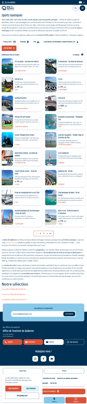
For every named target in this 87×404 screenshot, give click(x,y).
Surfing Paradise (21, 98)
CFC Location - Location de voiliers (27, 61)
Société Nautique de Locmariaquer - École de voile (27, 212)
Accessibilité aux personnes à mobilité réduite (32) (59, 42)
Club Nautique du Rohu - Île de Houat (69, 194)
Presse (64, 370)
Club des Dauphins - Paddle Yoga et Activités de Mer (70, 136)
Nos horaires (74, 342)
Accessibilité (8, 2)
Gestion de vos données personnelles (67, 378)
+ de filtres (7, 48)
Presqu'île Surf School (22, 117)
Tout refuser (31, 388)
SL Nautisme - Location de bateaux (70, 61)
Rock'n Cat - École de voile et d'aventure (68, 212)
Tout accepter (13, 388)
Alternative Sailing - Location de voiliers (26, 154)
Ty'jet (60, 79)
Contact (51, 342)
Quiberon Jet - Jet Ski (65, 171)
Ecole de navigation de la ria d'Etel (27, 192)
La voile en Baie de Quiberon (14, 289)
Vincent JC (61, 98)
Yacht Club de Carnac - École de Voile (26, 172)
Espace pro (22, 370)
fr (79, 2)
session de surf (11, 243)
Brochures (32, 342)
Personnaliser (22, 395)
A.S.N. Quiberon (63, 153)
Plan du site (53, 383)
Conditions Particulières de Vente (46, 378)
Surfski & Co (19, 79)
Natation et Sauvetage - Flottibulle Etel (70, 118)
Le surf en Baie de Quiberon (13, 294)
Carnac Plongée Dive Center (24, 135)
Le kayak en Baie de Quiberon (14, 299)
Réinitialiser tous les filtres (10, 55)
